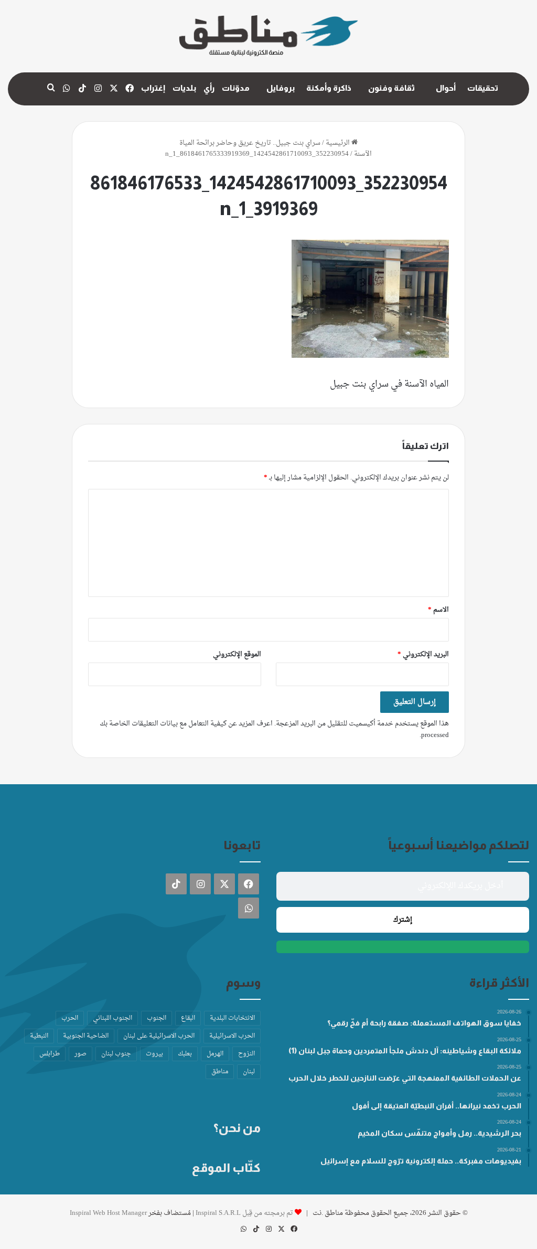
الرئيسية (338, 143)
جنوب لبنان (116, 1054)
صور (80, 1054)
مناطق (219, 1071)
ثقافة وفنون (391, 87)
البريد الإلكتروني (423, 654)
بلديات (184, 87)
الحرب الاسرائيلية (232, 1036)
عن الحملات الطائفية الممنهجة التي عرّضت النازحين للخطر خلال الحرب (404, 1078)
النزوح (246, 1054)
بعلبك (185, 1054)
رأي (208, 87)
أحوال (446, 87)
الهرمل (215, 1054)
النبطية (39, 1036)
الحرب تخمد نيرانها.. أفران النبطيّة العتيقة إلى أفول (436, 1106)
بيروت (154, 1054)
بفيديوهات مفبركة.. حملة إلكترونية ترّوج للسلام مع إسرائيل (420, 1161)
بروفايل (280, 87)
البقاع (188, 1018)
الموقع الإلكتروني (237, 654)
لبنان (249, 1071)
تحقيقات (482, 87)
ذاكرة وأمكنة (328, 87)
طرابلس (49, 1054)
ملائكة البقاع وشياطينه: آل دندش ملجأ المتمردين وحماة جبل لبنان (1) (404, 1051)
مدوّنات (236, 87)
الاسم (438, 609)
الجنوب (156, 1018)
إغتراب (153, 87)
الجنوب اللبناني (112, 1018)
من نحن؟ (237, 1128)
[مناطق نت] (268, 36)
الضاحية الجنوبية (86, 1036)
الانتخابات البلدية (232, 1018)
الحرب (69, 1018)
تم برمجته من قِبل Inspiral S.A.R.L (244, 1213)
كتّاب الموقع (226, 1168)
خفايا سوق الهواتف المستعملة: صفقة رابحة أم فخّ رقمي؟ (424, 1023)
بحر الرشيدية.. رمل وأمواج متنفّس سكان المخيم (439, 1133)
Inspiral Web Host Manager (108, 1213)
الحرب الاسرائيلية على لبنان (159, 1036)
